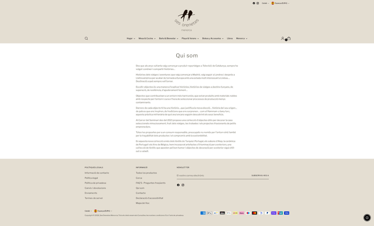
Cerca (139, 178)
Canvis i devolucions (95, 188)
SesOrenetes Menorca (109, 215)
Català (264, 3)
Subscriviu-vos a (260, 175)
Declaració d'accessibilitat (149, 198)
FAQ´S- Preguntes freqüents (151, 183)
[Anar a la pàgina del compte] (281, 38)
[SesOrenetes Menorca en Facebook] (254, 3)
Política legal (91, 178)
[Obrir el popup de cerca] (86, 38)
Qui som (140, 188)
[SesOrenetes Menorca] (187, 19)
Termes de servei (94, 198)
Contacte (141, 193)
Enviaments (91, 193)
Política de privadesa (95, 183)
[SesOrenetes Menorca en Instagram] (257, 3)
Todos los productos (146, 173)
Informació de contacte (97, 173)
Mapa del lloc (142, 203)
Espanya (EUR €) (281, 3)
